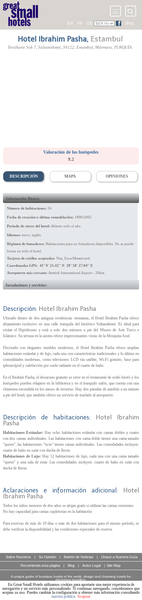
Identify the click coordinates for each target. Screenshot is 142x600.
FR (80, 23)
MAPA (70, 176)
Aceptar (83, 596)
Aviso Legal (91, 565)
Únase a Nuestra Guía (119, 557)
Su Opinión (47, 557)
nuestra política (63, 596)
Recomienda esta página (40, 565)
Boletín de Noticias (78, 557)
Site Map (114, 565)
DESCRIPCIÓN (24, 176)
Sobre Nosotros (18, 557)
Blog (129, 23)
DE (89, 23)
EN (70, 23)
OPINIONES (117, 176)
